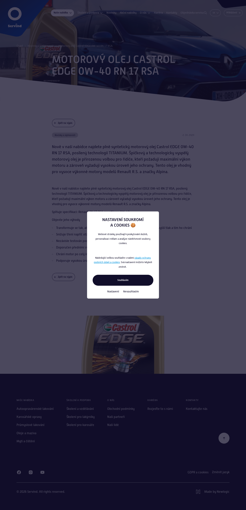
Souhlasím (122, 280)
